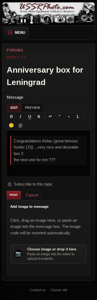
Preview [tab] (32, 108)
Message (15, 97)
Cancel (32, 195)
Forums (15, 50)
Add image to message (29, 207)
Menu (20, 33)
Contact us (38, 290)
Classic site (59, 290)
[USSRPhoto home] (48, 13)
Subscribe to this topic (33, 184)
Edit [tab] (14, 108)
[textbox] (48, 153)
